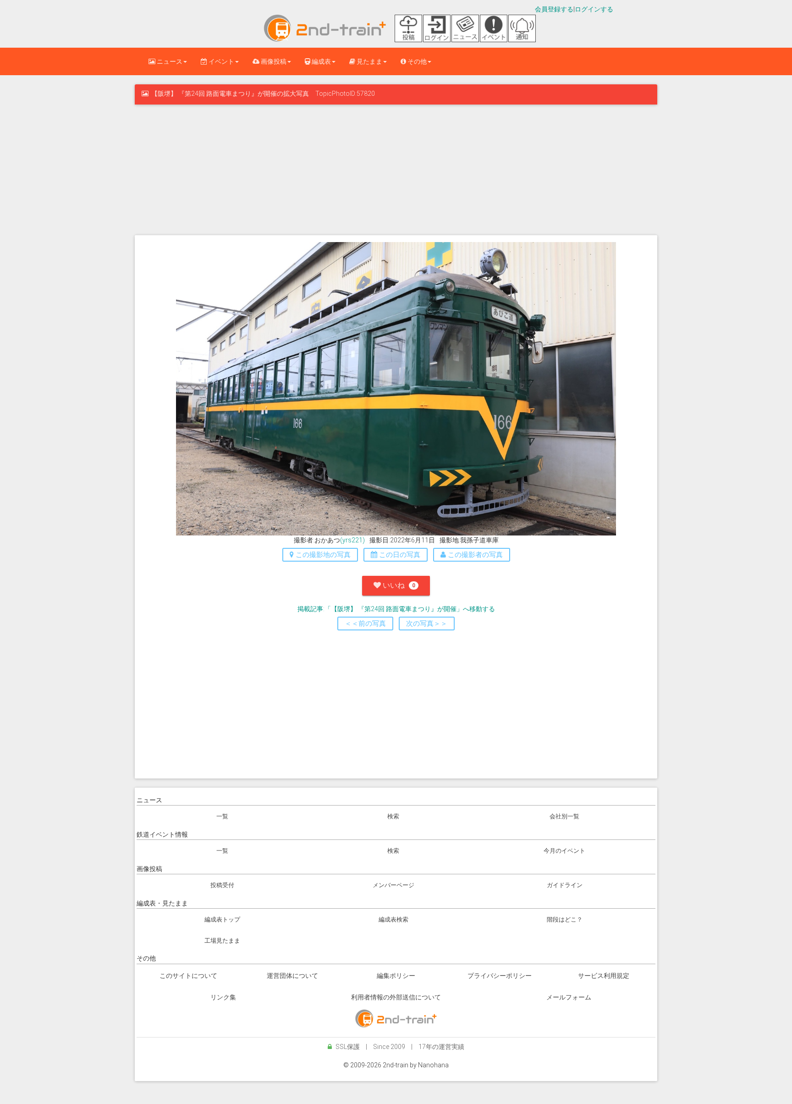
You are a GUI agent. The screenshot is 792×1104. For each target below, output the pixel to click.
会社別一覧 (564, 816)
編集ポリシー (396, 975)
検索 (393, 816)
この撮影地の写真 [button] (322, 555)
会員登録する (554, 9)
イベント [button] (220, 61)
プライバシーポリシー (500, 975)
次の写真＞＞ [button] (426, 623)
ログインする (594, 9)
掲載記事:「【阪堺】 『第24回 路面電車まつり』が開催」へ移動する (396, 609)
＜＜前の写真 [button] (365, 623)
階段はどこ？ (565, 919)
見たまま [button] (368, 61)
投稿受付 (222, 885)
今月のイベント (564, 850)
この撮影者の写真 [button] (474, 555)
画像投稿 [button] (272, 61)
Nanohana (433, 1065)
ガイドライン (565, 885)
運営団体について (292, 975)
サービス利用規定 (603, 975)
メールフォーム (568, 997)
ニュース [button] (168, 61)
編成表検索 (393, 919)
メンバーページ (393, 885)
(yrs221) (352, 540)
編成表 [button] (320, 61)
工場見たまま (222, 940)
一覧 (222, 816)
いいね (398, 585)
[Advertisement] (396, 169)
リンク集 (223, 997)
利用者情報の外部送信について (396, 997)
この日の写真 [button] (398, 555)
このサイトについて (188, 975)
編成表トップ (222, 919)
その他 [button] (416, 61)
